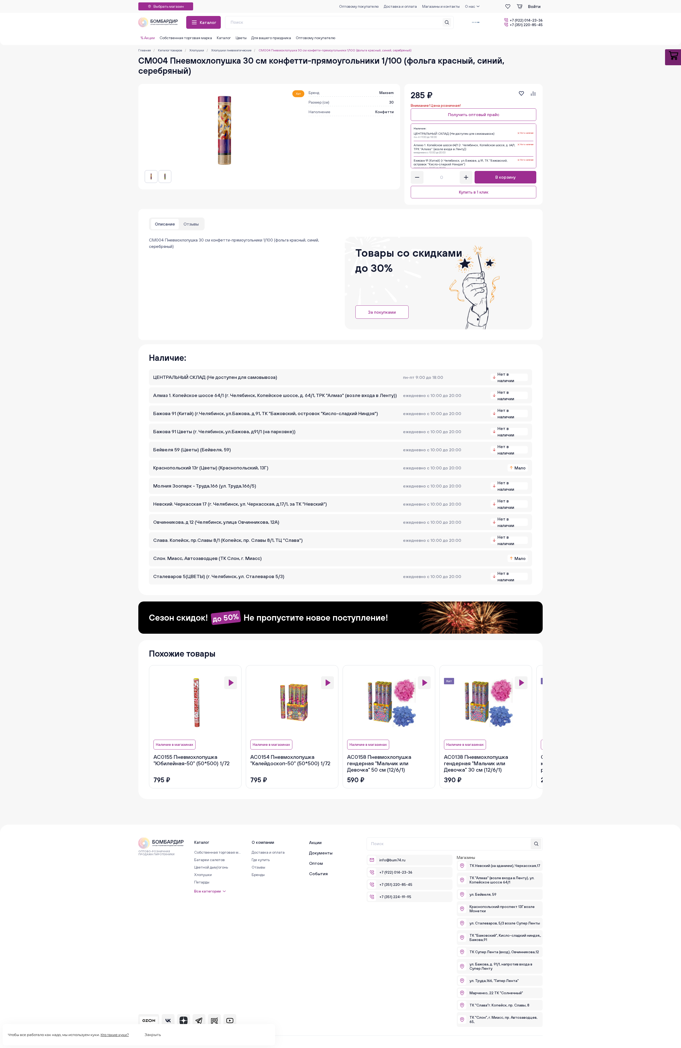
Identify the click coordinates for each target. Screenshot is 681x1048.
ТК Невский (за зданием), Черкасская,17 (505, 865)
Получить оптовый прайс (473, 114)
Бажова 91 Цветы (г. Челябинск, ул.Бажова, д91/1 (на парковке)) (224, 431)
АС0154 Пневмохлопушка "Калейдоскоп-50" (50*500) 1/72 (290, 760)
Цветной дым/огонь (211, 867)
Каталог (208, 22)
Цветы (241, 38)
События (318, 873)
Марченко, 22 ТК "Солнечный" (496, 993)
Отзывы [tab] (191, 224)
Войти (534, 6)
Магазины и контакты (441, 6)
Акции (315, 842)
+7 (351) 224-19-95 (395, 897)
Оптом (316, 863)
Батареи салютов (209, 860)
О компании (263, 842)
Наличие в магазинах (174, 744)
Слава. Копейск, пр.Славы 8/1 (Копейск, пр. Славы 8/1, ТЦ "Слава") (228, 540)
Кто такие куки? (115, 1035)
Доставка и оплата (400, 6)
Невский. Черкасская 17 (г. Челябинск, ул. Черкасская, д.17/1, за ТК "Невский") (240, 504)
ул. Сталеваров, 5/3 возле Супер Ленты (505, 923)
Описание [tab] (165, 224)
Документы (321, 852)
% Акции (147, 38)
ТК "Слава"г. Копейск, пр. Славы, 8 (499, 1005)
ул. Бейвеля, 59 (483, 894)
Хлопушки (203, 875)
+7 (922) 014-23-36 (526, 20)
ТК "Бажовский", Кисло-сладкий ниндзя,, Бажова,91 (505, 937)
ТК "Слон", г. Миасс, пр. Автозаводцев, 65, (503, 1019)
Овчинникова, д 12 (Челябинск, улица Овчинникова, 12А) (216, 522)
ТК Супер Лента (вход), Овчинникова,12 (504, 952)
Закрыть (153, 1034)
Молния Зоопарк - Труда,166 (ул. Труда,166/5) (204, 486)
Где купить (261, 860)
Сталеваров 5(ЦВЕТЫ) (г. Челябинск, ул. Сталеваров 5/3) (218, 576)
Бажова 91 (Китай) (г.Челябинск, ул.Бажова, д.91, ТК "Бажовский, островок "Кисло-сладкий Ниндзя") (265, 413)
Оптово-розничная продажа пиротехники (156, 853)
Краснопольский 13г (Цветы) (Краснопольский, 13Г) (210, 467)
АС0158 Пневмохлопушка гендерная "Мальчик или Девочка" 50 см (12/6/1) (379, 763)
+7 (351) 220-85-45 (526, 25)
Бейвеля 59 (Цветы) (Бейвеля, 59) (192, 449)
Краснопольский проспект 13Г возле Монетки (502, 908)
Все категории (207, 891)
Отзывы (258, 867)
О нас (470, 6)
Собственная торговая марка (186, 38)
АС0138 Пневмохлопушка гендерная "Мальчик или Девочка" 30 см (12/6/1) (476, 763)
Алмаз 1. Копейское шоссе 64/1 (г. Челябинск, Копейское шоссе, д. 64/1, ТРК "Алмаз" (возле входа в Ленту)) (275, 395)
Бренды (258, 875)
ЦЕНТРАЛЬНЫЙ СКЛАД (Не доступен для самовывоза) (215, 377)
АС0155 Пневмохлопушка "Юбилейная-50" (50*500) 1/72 (191, 760)
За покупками (382, 312)
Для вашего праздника (271, 38)
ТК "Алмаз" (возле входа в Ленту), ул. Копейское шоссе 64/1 (502, 880)
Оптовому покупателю (359, 6)
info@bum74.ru (392, 860)
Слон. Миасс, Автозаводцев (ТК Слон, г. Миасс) (207, 558)
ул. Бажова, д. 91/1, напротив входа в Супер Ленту (501, 966)
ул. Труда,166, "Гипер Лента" (494, 981)
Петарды (201, 882)
